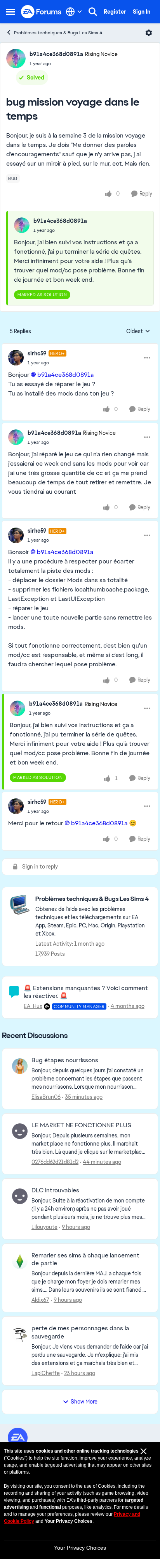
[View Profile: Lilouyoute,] (20, 1196)
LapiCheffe (45, 1373)
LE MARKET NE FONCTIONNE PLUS (81, 1125)
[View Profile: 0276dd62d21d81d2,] (20, 1131)
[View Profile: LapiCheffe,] (20, 1334)
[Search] (92, 11)
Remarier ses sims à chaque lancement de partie (85, 1260)
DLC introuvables (55, 1190)
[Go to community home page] (41, 12)
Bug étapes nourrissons (64, 1060)
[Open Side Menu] (10, 12)
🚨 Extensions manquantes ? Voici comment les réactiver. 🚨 (86, 992)
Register (115, 11)
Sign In (141, 11)
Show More (84, 1401)
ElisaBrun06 (46, 1096)
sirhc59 (37, 353)
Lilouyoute (44, 1227)
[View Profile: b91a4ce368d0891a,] (22, 225)
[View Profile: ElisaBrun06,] (20, 1066)
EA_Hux (33, 1006)
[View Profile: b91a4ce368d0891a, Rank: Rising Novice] (16, 58)
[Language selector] (74, 11)
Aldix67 (40, 1299)
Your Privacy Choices (80, 1548)
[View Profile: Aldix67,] (20, 1261)
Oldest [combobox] (138, 331)
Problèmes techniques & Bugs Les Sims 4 (58, 33)
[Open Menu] (148, 32)
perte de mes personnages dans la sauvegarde (80, 1332)
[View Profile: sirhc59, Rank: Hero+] (16, 357)
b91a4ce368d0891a (56, 54)
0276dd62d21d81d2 (54, 1161)
